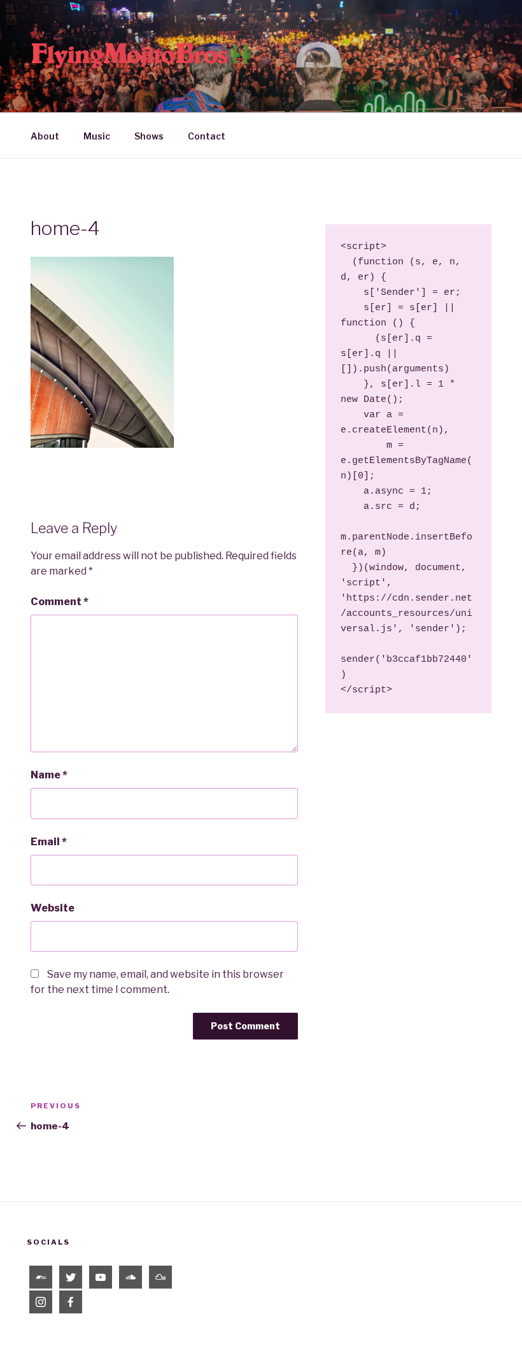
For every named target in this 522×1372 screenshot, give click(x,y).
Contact (206, 136)
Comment (59, 602)
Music (96, 136)
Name (49, 775)
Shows (149, 136)
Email (49, 842)
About (45, 136)
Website (52, 908)
